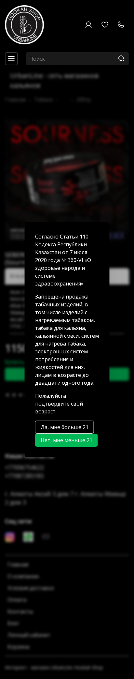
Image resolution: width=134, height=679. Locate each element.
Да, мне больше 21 (64, 427)
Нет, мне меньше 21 (66, 440)
